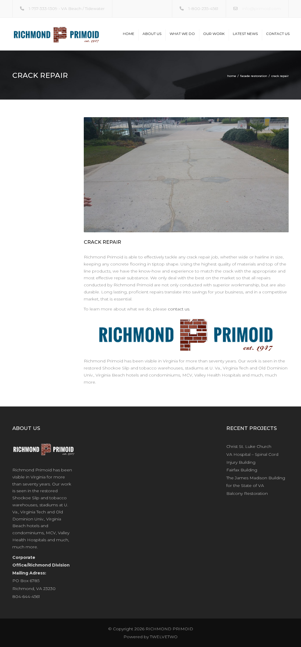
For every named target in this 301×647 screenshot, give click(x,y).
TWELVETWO (164, 636)
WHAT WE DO (182, 33)
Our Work (214, 33)
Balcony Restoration (247, 493)
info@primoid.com (261, 8)
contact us (178, 309)
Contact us (278, 33)
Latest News (245, 33)
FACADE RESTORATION (253, 76)
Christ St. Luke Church (248, 446)
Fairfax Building (241, 470)
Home (128, 33)
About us (152, 33)
